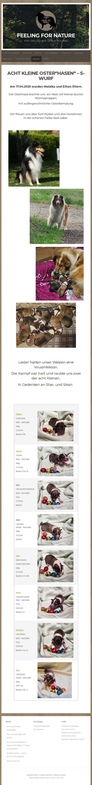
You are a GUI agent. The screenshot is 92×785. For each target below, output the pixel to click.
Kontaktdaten (39, 729)
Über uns (38, 53)
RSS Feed (60, 778)
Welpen (35, 59)
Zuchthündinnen (51, 53)
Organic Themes (50, 778)
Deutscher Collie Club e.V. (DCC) (73, 739)
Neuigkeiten (27, 53)
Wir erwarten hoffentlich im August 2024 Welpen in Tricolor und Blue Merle (18, 745)
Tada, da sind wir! (13, 761)
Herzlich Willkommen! (11, 53)
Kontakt (46, 59)
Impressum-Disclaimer (42, 726)
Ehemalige (65, 53)
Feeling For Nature (46, 35)
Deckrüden (78, 53)
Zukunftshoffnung (22, 59)
